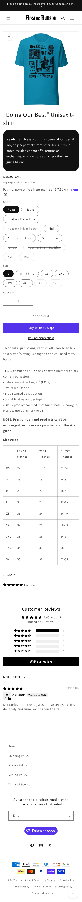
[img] (13, 689)
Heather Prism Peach (25, 229)
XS (43, 284)
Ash (12, 258)
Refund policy (66, 880)
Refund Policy (17, 775)
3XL (10, 283)
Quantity (8, 292)
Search (13, 746)
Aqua (11, 209)
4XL (25, 283)
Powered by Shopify (45, 880)
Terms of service (42, 886)
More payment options (41, 337)
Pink (51, 228)
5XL (57, 284)
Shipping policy (63, 886)
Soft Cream (50, 238)
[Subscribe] (68, 816)
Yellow (14, 248)
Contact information (43, 892)
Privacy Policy (17, 765)
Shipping (7, 182)
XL (47, 274)
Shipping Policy (18, 756)
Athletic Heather (19, 238)
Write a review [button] (41, 661)
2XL (61, 274)
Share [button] (11, 575)
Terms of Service (19, 784)
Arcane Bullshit (24, 880)
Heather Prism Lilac (22, 219)
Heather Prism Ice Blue (46, 248)
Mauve (30, 209)
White (30, 258)
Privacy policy (21, 886)
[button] (8, 17)
